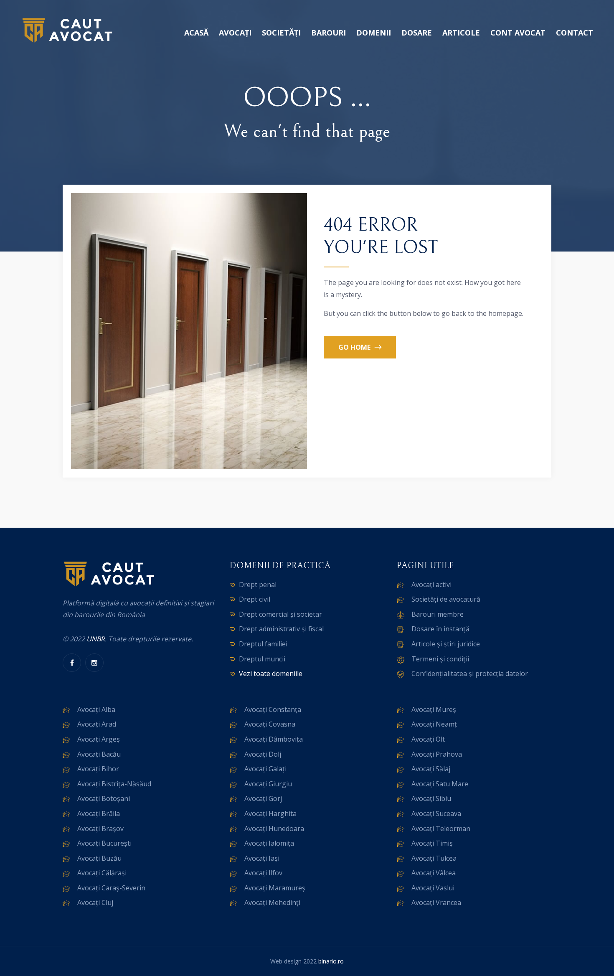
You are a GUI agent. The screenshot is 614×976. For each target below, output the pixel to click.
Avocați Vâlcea (433, 872)
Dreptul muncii (262, 658)
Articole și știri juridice (445, 643)
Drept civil (254, 599)
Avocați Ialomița (269, 843)
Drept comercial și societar (280, 614)
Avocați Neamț (434, 724)
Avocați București (104, 843)
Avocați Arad (96, 724)
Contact (574, 33)
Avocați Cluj (95, 902)
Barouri (328, 33)
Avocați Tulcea (434, 858)
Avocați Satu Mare (439, 783)
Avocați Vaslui (432, 887)
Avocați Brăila (98, 813)
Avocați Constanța (272, 709)
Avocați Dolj (262, 754)
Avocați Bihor (98, 768)
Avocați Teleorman (440, 828)
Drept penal (258, 584)
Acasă (196, 33)
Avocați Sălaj (430, 768)
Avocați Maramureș (274, 887)
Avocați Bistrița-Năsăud (114, 783)
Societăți (281, 33)
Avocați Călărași (102, 872)
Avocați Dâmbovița (273, 739)
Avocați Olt (428, 739)
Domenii (373, 33)
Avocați (235, 33)
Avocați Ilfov (263, 872)
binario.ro (331, 961)
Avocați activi (431, 584)
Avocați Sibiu (431, 798)
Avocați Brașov (100, 828)
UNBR (95, 638)
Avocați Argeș (98, 739)
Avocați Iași (261, 858)
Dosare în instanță (440, 628)
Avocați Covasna (269, 724)
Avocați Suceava (436, 813)
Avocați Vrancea (436, 902)
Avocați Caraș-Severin (111, 887)
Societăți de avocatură (445, 599)
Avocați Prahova (436, 754)
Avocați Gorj (263, 798)
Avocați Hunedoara (274, 828)
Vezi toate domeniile (270, 673)
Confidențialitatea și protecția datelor (469, 673)
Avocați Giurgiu (268, 783)
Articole (461, 33)
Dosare (416, 33)
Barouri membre (437, 614)
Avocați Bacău (99, 754)
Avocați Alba (96, 709)
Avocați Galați (265, 768)
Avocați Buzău (99, 858)
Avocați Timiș (432, 843)
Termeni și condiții (440, 658)
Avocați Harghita (270, 813)
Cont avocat (517, 33)
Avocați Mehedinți (272, 902)
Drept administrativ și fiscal (281, 628)
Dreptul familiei (263, 643)
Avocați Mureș (433, 709)
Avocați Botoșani (103, 798)
